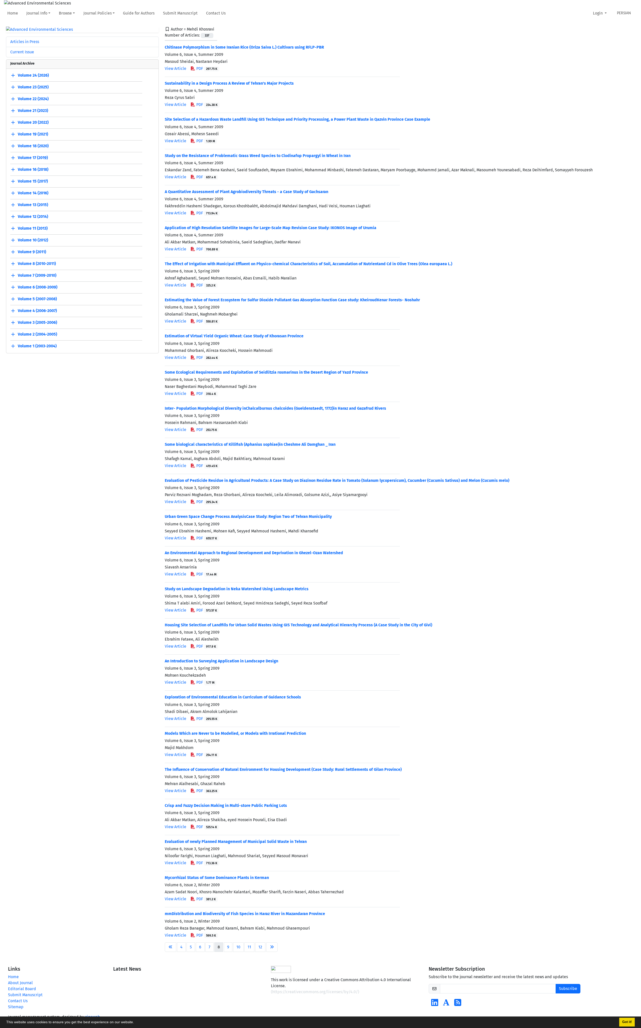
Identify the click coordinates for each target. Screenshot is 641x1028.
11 (249, 947)
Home (12, 13)
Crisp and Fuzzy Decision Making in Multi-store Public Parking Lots (226, 805)
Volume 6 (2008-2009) (37, 287)
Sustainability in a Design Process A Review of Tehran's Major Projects (229, 83)
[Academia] (446, 1004)
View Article (175, 68)
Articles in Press (24, 41)
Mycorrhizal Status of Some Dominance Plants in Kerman (217, 877)
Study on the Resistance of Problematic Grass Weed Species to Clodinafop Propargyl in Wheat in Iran (258, 155)
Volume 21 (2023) (33, 110)
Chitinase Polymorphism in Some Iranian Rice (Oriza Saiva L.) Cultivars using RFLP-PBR (244, 47)
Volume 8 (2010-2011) (37, 263)
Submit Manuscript (180, 13)
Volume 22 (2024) (33, 99)
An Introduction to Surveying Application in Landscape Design (221, 661)
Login (598, 13)
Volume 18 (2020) (33, 146)
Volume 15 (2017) (33, 181)
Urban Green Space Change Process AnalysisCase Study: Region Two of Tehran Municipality (248, 516)
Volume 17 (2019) (33, 158)
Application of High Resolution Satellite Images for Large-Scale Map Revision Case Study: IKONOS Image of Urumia (270, 227)
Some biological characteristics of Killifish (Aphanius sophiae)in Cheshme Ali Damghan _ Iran (250, 444)
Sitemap (16, 1006)
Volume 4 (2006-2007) (37, 311)
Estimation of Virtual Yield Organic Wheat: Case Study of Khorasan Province (234, 336)
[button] (135, 1022)
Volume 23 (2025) (33, 87)
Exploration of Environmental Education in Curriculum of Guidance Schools (233, 697)
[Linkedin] (435, 1004)
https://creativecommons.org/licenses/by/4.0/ (315, 991)
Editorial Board (22, 988)
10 (238, 947)
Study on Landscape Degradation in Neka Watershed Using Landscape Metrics (236, 588)
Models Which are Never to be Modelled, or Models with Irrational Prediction (235, 733)
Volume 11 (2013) (33, 228)
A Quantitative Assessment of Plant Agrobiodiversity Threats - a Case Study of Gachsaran (246, 191)
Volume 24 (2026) (33, 75)
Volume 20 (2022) (33, 122)
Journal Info (36, 13)
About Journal (20, 982)
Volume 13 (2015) (33, 205)
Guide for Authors (138, 13)
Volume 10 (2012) (33, 240)
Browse (65, 13)
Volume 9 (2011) (32, 252)
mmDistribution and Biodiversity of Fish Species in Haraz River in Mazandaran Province (245, 913)
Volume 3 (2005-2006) (37, 322)
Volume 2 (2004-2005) (37, 334)
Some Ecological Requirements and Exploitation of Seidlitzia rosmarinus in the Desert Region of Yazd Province (266, 372)
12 (260, 947)
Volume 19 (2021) (33, 134)
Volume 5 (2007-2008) (37, 299)
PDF (206, 68)
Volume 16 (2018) (33, 169)
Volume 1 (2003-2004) (37, 346)
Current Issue (22, 52)
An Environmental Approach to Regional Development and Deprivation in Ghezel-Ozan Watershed (254, 552)
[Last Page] (272, 947)
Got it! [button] (627, 1022)
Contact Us (216, 13)
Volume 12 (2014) (33, 216)
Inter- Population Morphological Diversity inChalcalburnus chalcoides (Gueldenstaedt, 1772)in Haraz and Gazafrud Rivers (275, 408)
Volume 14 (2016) (33, 193)
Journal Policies (97, 13)
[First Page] (170, 947)
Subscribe (568, 988)
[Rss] (458, 1004)
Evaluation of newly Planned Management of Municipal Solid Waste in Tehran (236, 841)
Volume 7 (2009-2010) (37, 275)
